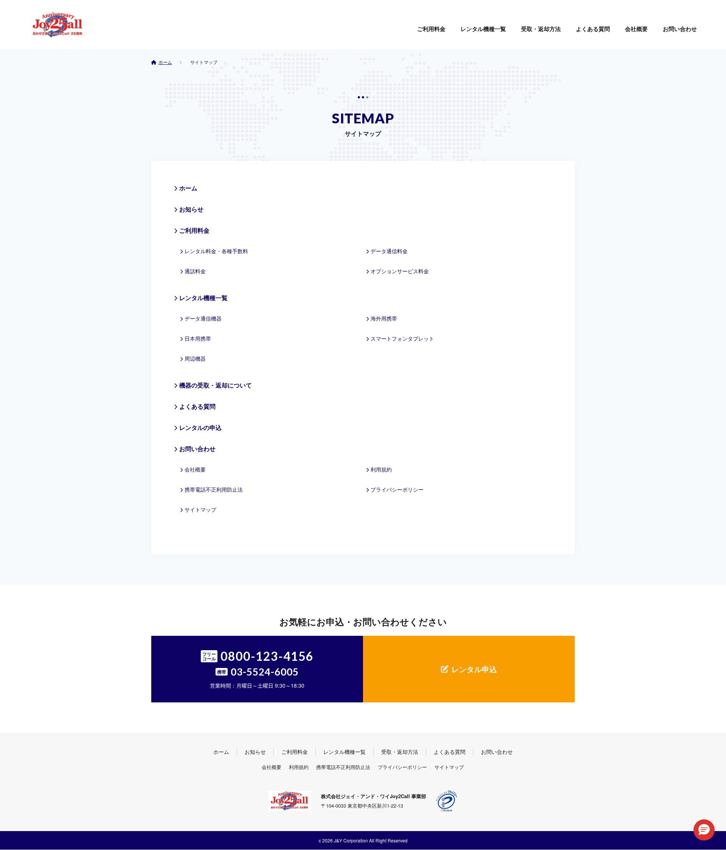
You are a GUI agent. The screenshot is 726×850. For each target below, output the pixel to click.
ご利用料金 (431, 29)
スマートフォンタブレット (402, 338)
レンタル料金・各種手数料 (216, 251)
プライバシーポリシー (397, 489)
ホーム (188, 188)
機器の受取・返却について (215, 385)
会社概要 (636, 29)
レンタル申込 (474, 668)
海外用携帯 (384, 318)
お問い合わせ (680, 29)
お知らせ (191, 209)
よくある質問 (593, 29)
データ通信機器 (203, 318)
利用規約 (381, 469)
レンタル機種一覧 (483, 29)
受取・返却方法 (541, 29)
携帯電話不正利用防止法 (214, 489)
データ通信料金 (389, 251)
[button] (704, 830)
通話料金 (195, 271)
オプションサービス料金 (400, 271)
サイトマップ (200, 509)
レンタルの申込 (200, 427)
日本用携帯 (198, 338)
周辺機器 (195, 358)
